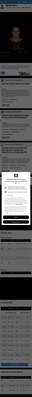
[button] (16, 195)
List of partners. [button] (19, 204)
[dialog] (16, 198)
